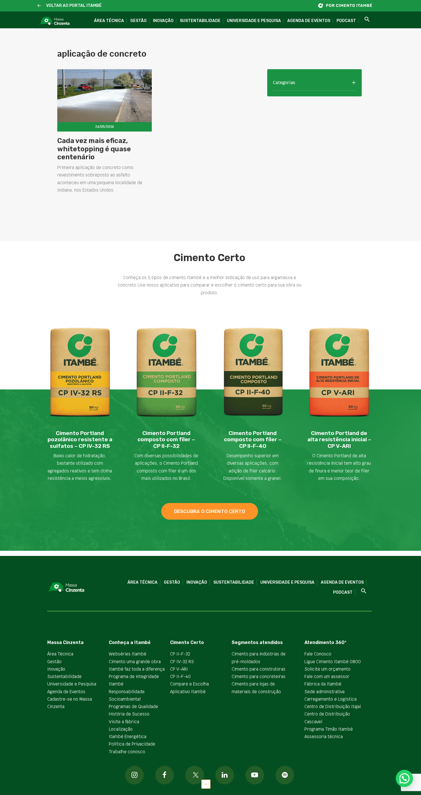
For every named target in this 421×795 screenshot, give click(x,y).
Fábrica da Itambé (322, 684)
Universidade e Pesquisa (254, 20)
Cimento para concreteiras (259, 676)
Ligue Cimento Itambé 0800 (332, 661)
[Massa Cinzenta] (54, 21)
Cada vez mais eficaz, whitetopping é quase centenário (94, 149)
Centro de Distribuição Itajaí (332, 706)
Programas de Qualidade (133, 706)
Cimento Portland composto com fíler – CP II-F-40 (253, 440)
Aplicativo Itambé (188, 691)
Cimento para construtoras (259, 669)
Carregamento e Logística (330, 699)
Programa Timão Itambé (328, 729)
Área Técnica (109, 20)
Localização (121, 729)
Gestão (138, 20)
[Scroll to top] (205, 783)
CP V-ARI (179, 669)
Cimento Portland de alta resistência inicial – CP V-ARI (339, 440)
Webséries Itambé (127, 654)
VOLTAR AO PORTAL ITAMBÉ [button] (74, 5)
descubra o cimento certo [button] (209, 511)
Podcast (346, 20)
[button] (39, 6)
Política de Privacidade (132, 744)
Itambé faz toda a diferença (137, 669)
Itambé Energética (127, 736)
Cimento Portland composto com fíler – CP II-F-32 (166, 440)
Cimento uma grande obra (135, 661)
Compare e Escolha (189, 684)
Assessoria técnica (323, 736)
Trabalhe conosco (127, 751)
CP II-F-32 (180, 654)
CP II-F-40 (180, 676)
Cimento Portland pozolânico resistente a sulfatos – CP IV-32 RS (80, 440)
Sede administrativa (324, 691)
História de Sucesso (129, 714)
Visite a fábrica (124, 721)
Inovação (163, 20)
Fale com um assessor (326, 676)
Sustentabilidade (200, 20)
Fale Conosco (317, 654)
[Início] (348, 5)
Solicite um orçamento (327, 669)
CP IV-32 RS (182, 661)
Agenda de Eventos (308, 20)
